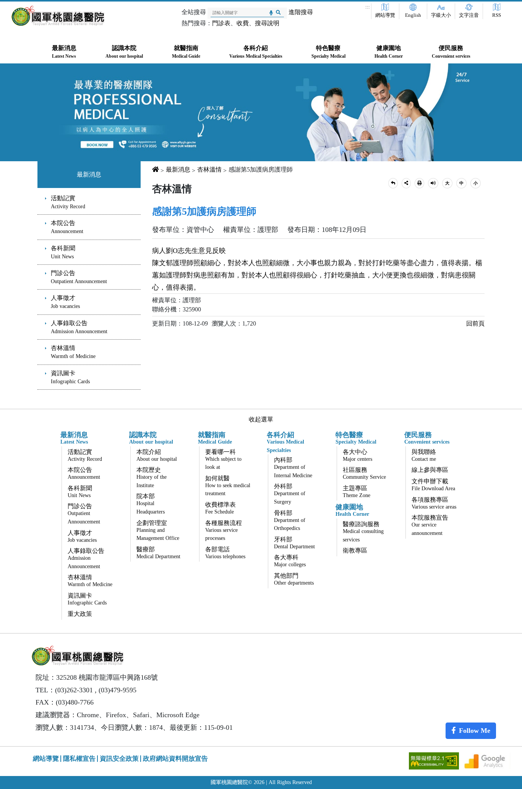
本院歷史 (151, 477)
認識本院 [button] (124, 52)
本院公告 (67, 227)
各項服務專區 (434, 503)
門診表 (221, 23)
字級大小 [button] (441, 15)
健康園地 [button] (388, 52)
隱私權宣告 (79, 758)
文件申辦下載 (433, 484)
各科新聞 (63, 252)
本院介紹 (156, 455)
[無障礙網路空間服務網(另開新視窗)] (434, 760)
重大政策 (80, 614)
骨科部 (289, 520)
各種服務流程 (223, 530)
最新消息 (89, 174)
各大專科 (290, 560)
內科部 (293, 467)
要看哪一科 (223, 459)
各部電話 (225, 552)
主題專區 (356, 491)
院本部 (150, 504)
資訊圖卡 (70, 377)
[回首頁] (57, 16)
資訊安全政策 (119, 758)
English (413, 15)
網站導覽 (385, 15)
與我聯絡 (424, 455)
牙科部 (294, 542)
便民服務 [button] (451, 52)
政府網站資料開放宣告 (175, 758)
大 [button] (447, 183)
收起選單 (261, 419)
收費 (243, 23)
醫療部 (158, 552)
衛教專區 (355, 550)
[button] (393, 183)
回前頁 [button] (475, 323)
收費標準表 (220, 508)
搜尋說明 (267, 23)
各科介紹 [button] (255, 52)
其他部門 (294, 579)
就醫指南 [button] (186, 52)
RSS (496, 15)
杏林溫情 (73, 352)
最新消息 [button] (64, 52)
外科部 (289, 494)
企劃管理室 (157, 530)
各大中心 (357, 455)
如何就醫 (227, 486)
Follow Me (474, 730)
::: (367, 7)
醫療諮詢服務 (363, 532)
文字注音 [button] (469, 15)
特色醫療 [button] (328, 52)
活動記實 (68, 202)
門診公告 (79, 277)
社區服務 (364, 473)
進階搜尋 (301, 12)
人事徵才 (65, 302)
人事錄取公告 (79, 327)
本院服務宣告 (430, 525)
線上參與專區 (430, 470)
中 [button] (461, 183)
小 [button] (475, 183)
